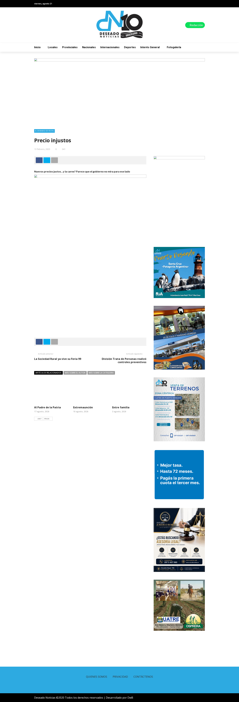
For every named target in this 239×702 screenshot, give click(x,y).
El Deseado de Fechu (44, 131)
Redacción (196, 25)
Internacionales (110, 47)
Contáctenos (143, 676)
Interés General (150, 47)
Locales (53, 47)
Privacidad (120, 676)
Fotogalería (174, 47)
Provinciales (70, 47)
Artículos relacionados (48, 372)
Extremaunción (83, 407)
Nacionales (89, 47)
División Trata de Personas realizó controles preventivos (124, 360)
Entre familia (120, 407)
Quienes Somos (96, 676)
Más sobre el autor (75, 372)
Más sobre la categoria (101, 372)
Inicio (37, 47)
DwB (130, 697)
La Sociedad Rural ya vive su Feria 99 (57, 359)
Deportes (130, 47)
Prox (46, 418)
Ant (40, 418)
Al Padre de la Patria (47, 407)
